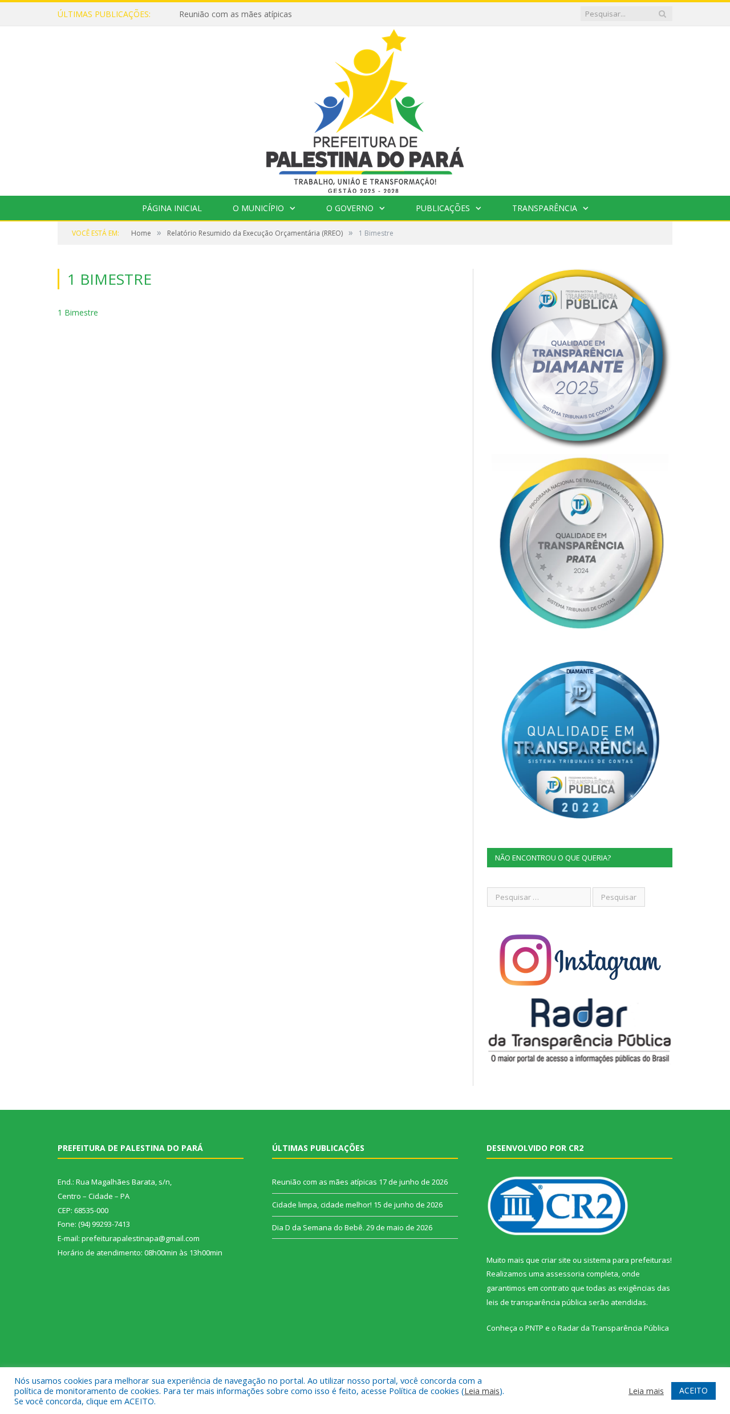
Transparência (544, 208)
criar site (556, 1260)
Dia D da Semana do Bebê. (318, 1227)
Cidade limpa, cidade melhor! (232, 14)
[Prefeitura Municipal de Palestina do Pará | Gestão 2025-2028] (365, 108)
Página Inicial (172, 208)
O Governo (350, 208)
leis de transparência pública (536, 1302)
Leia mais (482, 1390)
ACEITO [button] (693, 1390)
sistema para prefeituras (626, 1260)
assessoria (565, 1273)
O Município (258, 208)
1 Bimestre (78, 312)
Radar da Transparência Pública (613, 1328)
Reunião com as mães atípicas (324, 1182)
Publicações (443, 208)
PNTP (534, 1328)
